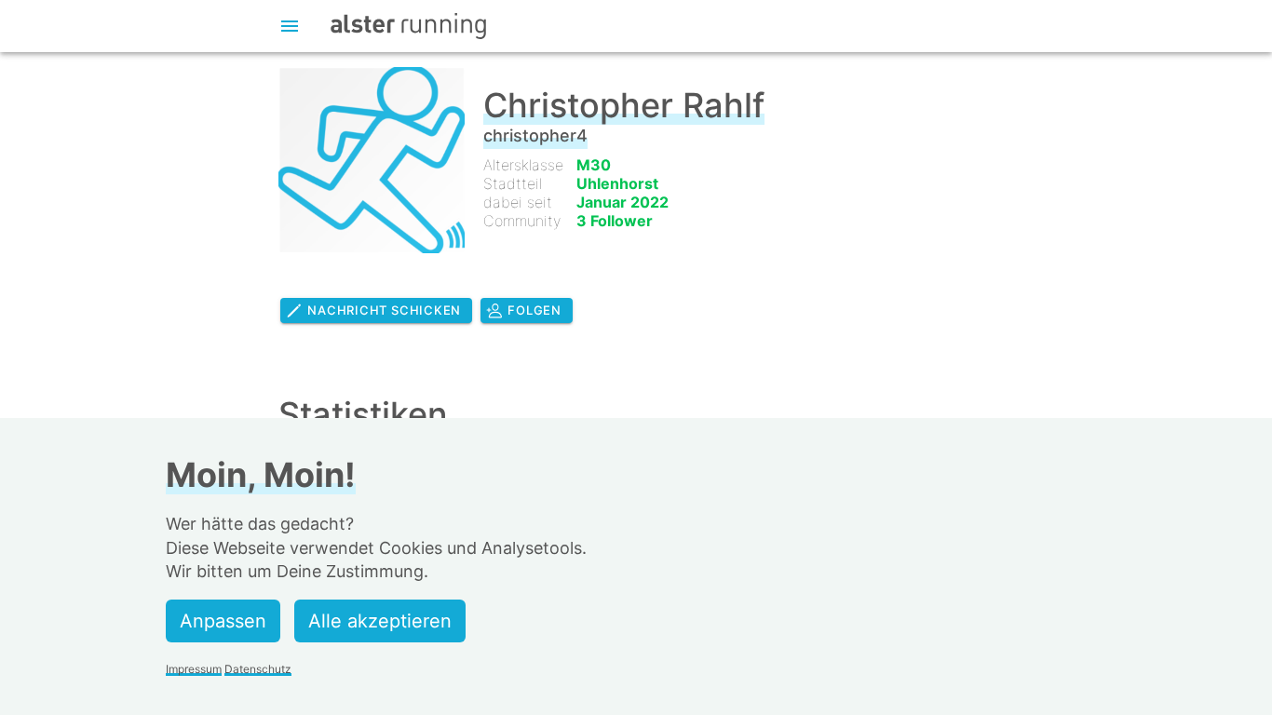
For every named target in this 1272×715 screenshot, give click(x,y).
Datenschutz (257, 669)
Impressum (194, 669)
